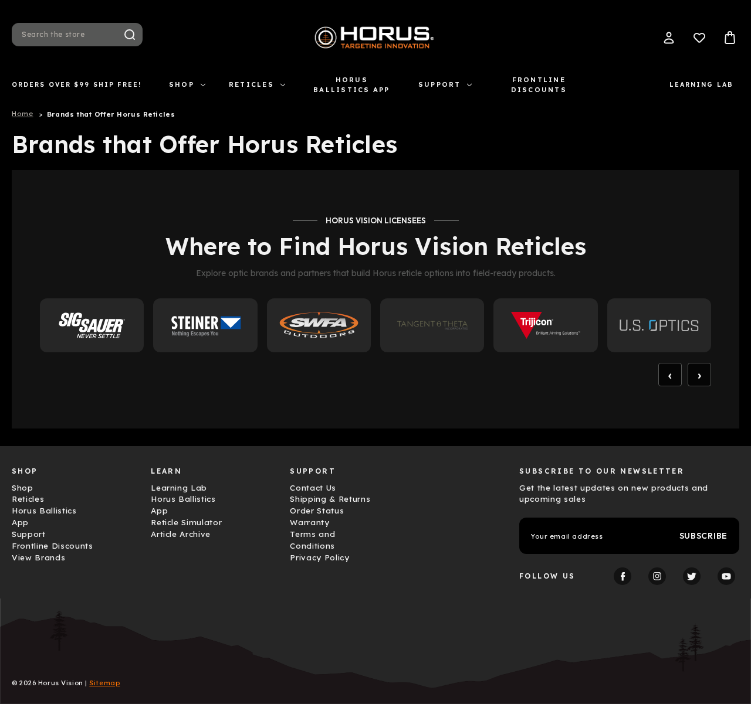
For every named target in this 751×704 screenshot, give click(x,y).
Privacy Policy (319, 557)
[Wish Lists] (699, 37)
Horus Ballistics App (351, 85)
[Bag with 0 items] (730, 37)
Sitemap (104, 683)
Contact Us (313, 487)
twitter (692, 576)
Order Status (317, 510)
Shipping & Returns (330, 499)
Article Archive (181, 534)
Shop (181, 84)
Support (439, 84)
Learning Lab (701, 84)
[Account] (669, 37)
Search (130, 35)
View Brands (38, 557)
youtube (726, 576)
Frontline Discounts (539, 85)
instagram (657, 576)
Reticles (251, 84)
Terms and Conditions (312, 539)
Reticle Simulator (186, 522)
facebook (622, 576)
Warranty (309, 522)
